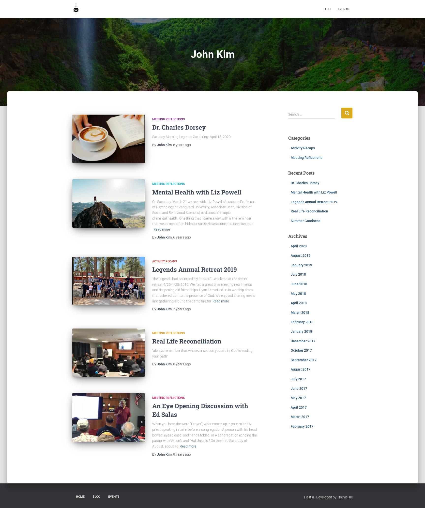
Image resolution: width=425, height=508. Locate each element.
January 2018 (301, 331)
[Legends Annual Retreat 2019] (108, 281)
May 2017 (298, 398)
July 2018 (298, 274)
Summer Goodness (305, 221)
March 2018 (300, 312)
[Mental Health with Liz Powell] (108, 203)
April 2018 (299, 303)
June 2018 (299, 284)
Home (80, 496)
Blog (327, 9)
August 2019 (300, 255)
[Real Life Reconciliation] (108, 353)
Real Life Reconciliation (186, 341)
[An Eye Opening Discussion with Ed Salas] (108, 417)
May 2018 (298, 294)
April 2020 (299, 246)
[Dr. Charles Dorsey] (108, 139)
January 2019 (301, 265)
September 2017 (304, 360)
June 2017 (299, 388)
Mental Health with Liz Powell (196, 192)
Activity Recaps (164, 261)
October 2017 (301, 350)
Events (343, 9)
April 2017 (299, 407)
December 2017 (303, 341)
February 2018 (302, 322)
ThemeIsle (345, 497)
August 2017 (300, 369)
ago (182, 145)
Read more (161, 229)
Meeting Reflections (168, 119)
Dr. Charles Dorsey (179, 127)
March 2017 (300, 417)
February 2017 (302, 426)
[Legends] (76, 9)
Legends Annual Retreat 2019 (194, 269)
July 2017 (298, 379)
